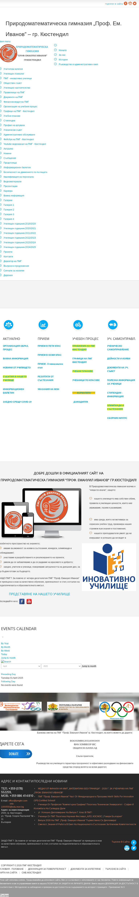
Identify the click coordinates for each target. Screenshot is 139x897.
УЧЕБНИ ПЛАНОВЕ (82, 371)
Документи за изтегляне (86, 869)
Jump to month (8, 658)
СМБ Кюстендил (31, 873)
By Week (5, 650)
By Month (5, 647)
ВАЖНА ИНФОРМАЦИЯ (15, 358)
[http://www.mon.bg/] (68, 707)
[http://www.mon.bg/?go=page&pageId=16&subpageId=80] (116, 711)
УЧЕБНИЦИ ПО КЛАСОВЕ (86, 380)
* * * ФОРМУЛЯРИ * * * (83, 393)
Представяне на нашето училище (39, 594)
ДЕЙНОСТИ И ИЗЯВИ (118, 358)
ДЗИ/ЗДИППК (80, 402)
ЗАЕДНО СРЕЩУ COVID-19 (17, 402)
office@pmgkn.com (18, 800)
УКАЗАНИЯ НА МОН (48, 389)
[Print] (7, 637)
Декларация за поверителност (47, 869)
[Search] (6, 661)
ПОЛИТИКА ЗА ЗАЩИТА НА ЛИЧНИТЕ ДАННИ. (69, 883)
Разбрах (4, 895)
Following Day (8, 681)
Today (4, 654)
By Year (5, 643)
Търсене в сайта (114, 4)
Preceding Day (8, 674)
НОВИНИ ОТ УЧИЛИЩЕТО (17, 367)
